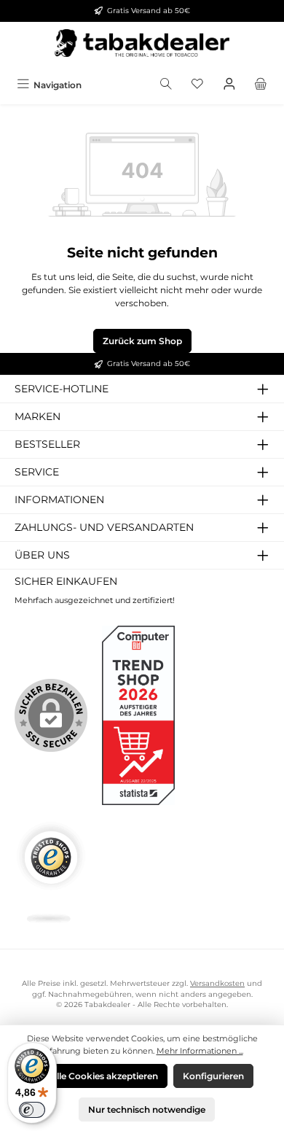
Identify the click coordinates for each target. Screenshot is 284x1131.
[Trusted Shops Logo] (51, 872)
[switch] (32, 1110)
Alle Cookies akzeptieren (104, 1075)
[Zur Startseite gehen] (142, 47)
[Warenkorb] (261, 85)
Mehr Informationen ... (200, 1051)
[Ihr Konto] (229, 85)
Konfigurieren (213, 1075)
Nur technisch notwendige (146, 1109)
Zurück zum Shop (142, 340)
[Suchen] (166, 85)
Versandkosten (217, 983)
